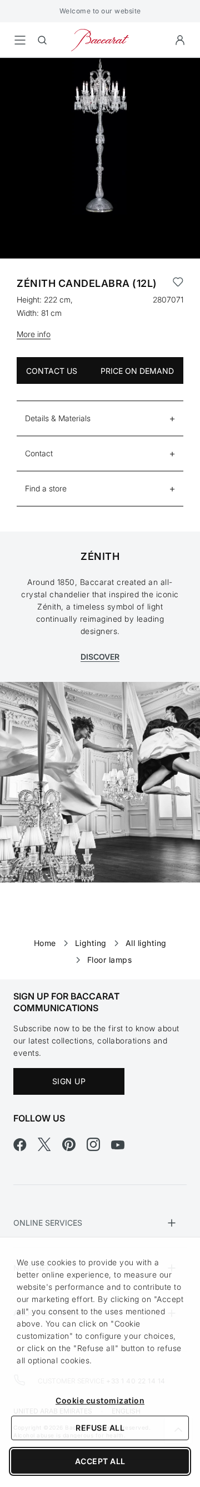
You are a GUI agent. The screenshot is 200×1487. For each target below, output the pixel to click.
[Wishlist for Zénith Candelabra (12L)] (178, 283)
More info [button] (34, 334)
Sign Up (69, 1081)
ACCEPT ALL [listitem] (100, 1461)
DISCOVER (100, 656)
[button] (180, 40)
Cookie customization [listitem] (100, 1400)
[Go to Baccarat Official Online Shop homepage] (100, 39)
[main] (100, 500)
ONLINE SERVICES (47, 1222)
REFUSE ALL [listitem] (100, 1427)
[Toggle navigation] (20, 40)
